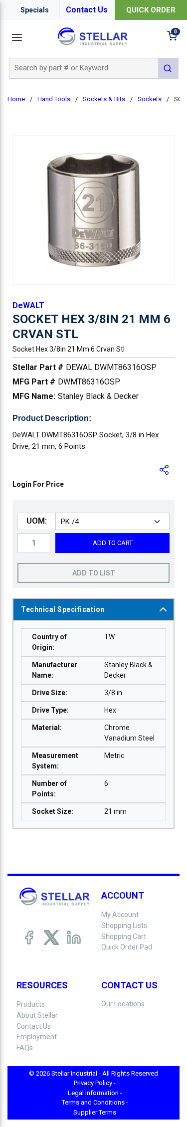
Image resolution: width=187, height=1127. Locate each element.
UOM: (36, 521)
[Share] (165, 470)
